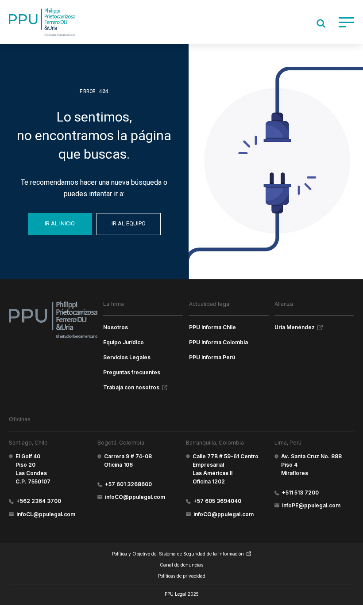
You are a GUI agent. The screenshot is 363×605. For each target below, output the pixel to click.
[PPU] (42, 22)
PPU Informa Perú (212, 357)
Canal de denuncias (181, 565)
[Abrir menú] (346, 22)
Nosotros (115, 327)
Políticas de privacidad (181, 576)
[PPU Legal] (53, 319)
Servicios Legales (127, 357)
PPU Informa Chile (212, 327)
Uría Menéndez (294, 327)
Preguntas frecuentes (131, 372)
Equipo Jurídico (123, 342)
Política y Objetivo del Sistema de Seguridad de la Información (178, 554)
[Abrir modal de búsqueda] (321, 23)
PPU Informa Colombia (218, 342)
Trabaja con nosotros (131, 387)
